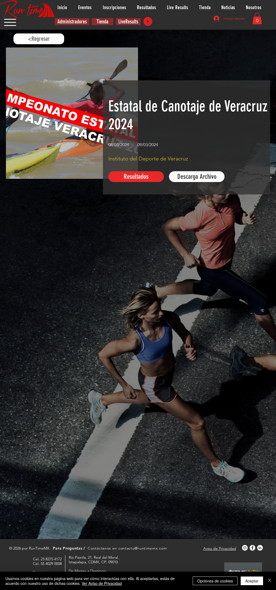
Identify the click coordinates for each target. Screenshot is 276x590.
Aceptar (251, 581)
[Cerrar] (269, 581)
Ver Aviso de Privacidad (102, 583)
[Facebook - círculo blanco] (252, 548)
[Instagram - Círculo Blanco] (245, 548)
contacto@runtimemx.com (142, 548)
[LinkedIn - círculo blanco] (260, 548)
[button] (10, 22)
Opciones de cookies (215, 581)
